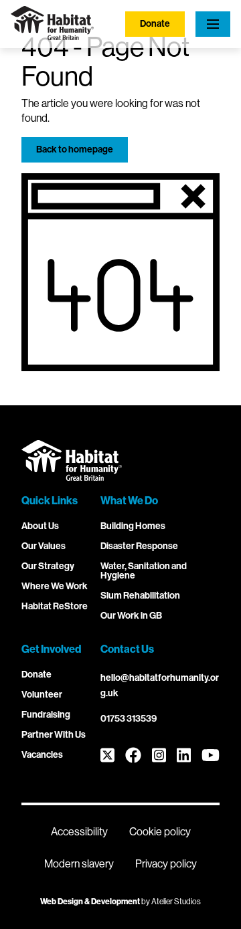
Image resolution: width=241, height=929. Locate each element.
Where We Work (54, 586)
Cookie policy (160, 831)
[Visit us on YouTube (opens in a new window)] (211, 756)
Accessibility (79, 831)
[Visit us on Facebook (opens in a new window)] (133, 756)
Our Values (43, 546)
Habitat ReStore (54, 606)
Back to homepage (74, 149)
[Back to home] (52, 36)
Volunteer (41, 694)
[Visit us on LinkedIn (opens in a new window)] (184, 756)
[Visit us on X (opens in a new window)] (107, 756)
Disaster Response (139, 546)
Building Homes (132, 526)
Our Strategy (47, 566)
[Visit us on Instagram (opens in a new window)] (159, 756)
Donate (155, 23)
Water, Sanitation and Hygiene (143, 570)
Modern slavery (79, 863)
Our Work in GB (131, 615)
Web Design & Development (90, 901)
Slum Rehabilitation (140, 595)
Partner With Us (53, 734)
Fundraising (45, 714)
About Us (40, 526)
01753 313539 (128, 718)
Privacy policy (166, 863)
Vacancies (42, 754)
